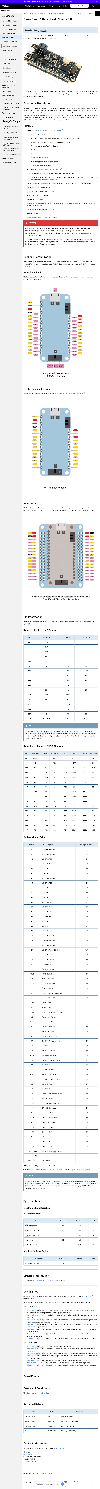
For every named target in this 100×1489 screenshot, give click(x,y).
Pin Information (32, 616)
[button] (41, 6)
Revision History (33, 1404)
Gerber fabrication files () (37, 1334)
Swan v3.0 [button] (42, 30)
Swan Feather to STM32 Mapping (40, 630)
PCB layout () (33, 1324)
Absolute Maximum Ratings (36, 1251)
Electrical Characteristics (36, 1207)
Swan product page (44, 1280)
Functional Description (37, 103)
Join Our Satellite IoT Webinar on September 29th (56, 1)
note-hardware (87, 1296)
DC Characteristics (32, 1213)
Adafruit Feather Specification (50, 169)
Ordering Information (36, 1275)
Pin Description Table (34, 837)
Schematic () (33, 1310)
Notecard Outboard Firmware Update (39, 217)
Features (28, 125)
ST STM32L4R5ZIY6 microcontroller (50, 130)
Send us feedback (47, 1473)
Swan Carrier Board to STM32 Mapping (43, 746)
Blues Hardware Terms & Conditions (39, 1393)
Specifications (32, 1201)
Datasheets (41, 13)
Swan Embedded (32, 272)
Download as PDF (85, 14)
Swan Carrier (30, 503)
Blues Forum (58, 1448)
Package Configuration (37, 257)
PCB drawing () (34, 1329)
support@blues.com (30, 1461)
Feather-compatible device (74, 393)
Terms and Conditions (36, 1388)
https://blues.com (29, 1454)
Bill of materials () (35, 1320)
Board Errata (31, 1376)
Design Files (30, 1291)
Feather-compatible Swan (36, 389)
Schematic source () (36, 1315)
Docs (31, 13)
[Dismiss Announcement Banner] (96, 1)
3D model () (33, 1338)
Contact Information (35, 1443)
